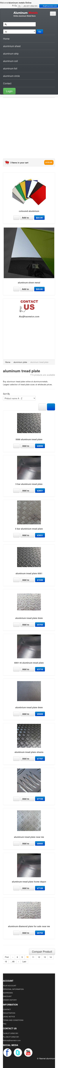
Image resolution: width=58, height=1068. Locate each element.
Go (39, 31)
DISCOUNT (7, 996)
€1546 (40, 579)
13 (45, 957)
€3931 (40, 535)
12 (39, 957)
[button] (29, 90)
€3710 (40, 669)
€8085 (40, 843)
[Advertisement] (29, 130)
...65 (12, 961)
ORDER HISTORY (10, 1000)
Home (6, 38)
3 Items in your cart (19, 162)
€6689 (40, 713)
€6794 (40, 932)
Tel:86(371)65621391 (10, 1033)
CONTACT (7, 1009)
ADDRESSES (8, 992)
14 (51, 957)
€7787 (40, 758)
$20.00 (39, 289)
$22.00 (39, 217)
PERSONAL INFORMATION (13, 989)
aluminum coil (10, 61)
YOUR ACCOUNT (9, 985)
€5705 (40, 624)
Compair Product (42, 951)
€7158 (40, 798)
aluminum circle (11, 76)
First (7, 957)
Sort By (6, 393)
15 (6, 961)
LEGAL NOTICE (9, 1016)
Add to (25, 217)
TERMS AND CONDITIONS (13, 1020)
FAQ (4, 1023)
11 (33, 957)
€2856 (40, 445)
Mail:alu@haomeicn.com (12, 1040)
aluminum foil (10, 68)
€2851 (40, 490)
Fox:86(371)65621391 (11, 1037)
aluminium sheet (12, 46)
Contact (7, 83)
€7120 (40, 888)
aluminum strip (11, 53)
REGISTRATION (9, 1013)
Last (24, 961)
